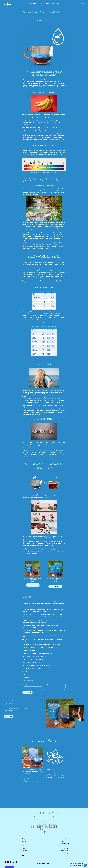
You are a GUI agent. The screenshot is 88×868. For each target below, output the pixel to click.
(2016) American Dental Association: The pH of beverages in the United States (41, 644)
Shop (23, 839)
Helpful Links (64, 836)
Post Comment (27, 692)
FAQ (24, 846)
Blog (24, 848)
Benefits (26, 671)
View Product (8, 716)
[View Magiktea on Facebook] (11, 862)
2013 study (26, 114)
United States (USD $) (44, 863)
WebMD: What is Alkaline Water (30, 650)
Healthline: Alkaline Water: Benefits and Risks (34, 656)
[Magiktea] (7, 3)
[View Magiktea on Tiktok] (8, 862)
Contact (24, 858)
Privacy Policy (64, 853)
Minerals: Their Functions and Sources (32, 668)
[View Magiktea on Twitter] (14, 862)
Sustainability (23, 850)
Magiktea (45, 866)
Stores (23, 853)
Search (64, 839)
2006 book (26, 127)
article (45, 444)
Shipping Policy (64, 850)
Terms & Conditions (64, 846)
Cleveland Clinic (35, 269)
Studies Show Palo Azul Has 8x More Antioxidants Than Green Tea (32, 772)
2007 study (27, 120)
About (23, 843)
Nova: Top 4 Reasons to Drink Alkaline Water (33, 659)
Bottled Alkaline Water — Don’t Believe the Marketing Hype (37, 653)
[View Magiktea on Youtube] (5, 864)
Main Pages (23, 836)
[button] (34, 3)
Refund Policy (64, 848)
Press (23, 855)
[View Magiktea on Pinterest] (16, 862)
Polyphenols (49, 770)
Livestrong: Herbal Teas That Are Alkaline (32, 662)
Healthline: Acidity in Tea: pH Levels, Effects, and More (36, 665)
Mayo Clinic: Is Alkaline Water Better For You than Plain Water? (38, 647)
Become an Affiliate (64, 843)
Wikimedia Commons (52, 172)
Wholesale (64, 841)
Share (26, 674)
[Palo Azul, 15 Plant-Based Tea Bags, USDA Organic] (60, 713)
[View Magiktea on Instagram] (5, 862)
